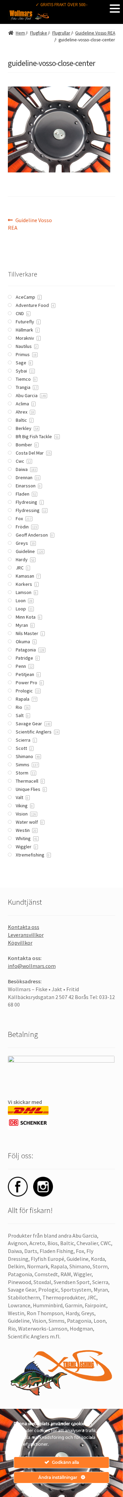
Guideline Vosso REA (95, 33)
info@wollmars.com (32, 965)
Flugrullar (61, 33)
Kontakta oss (23, 926)
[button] (115, 8)
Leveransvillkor (26, 934)
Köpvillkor (20, 942)
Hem (20, 33)
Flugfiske (38, 33)
